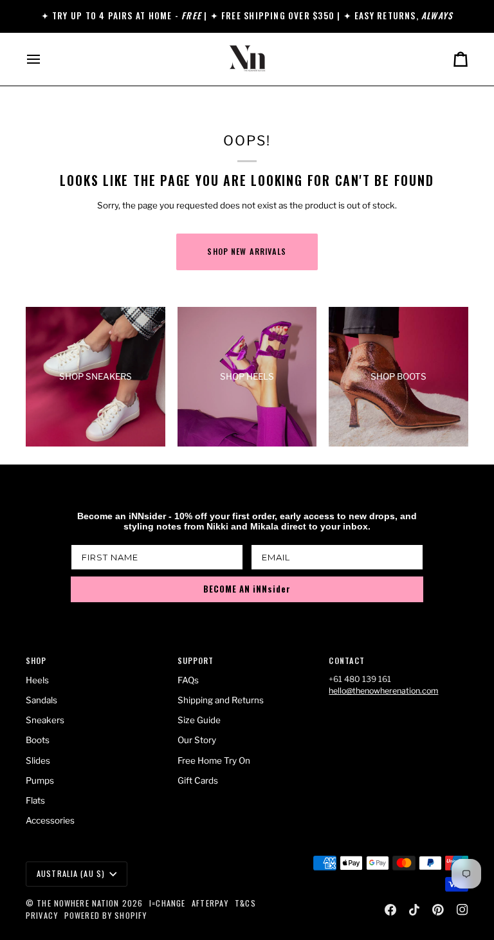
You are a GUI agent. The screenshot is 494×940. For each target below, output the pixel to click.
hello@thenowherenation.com (383, 691)
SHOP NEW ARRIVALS (246, 251)
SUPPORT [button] (196, 661)
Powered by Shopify (105, 915)
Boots (38, 740)
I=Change (167, 903)
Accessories (50, 820)
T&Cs (245, 903)
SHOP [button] (36, 661)
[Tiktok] (414, 910)
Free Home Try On (214, 760)
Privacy (42, 915)
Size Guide (199, 720)
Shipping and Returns (221, 700)
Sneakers (45, 720)
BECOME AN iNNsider (247, 588)
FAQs (188, 680)
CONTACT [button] (347, 661)
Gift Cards (198, 780)
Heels (37, 680)
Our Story (197, 740)
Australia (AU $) (71, 873)
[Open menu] (45, 59)
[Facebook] (390, 910)
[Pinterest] (438, 910)
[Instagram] (462, 910)
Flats (35, 800)
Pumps (40, 780)
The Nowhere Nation (78, 903)
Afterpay (210, 903)
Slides (38, 760)
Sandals (41, 700)
